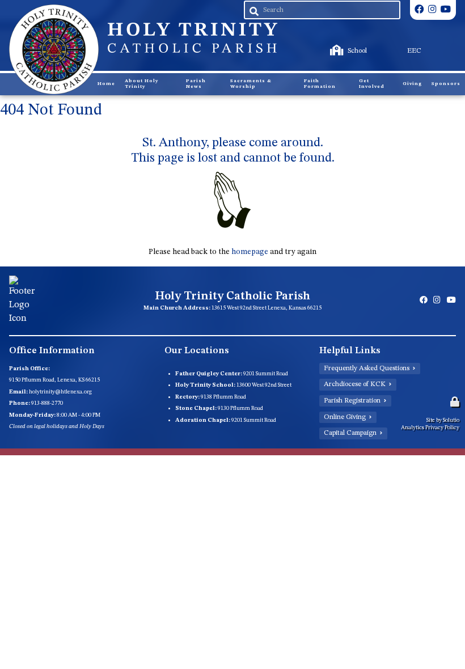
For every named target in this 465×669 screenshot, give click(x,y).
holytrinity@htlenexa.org (60, 392)
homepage (249, 252)
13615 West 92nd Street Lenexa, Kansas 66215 (267, 308)
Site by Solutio (442, 420)
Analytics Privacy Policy (430, 427)
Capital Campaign (350, 433)
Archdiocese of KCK (355, 384)
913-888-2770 (47, 403)
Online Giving (345, 417)
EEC (387, 44)
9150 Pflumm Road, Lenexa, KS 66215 (54, 380)
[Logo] (53, 49)
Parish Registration (352, 400)
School (332, 44)
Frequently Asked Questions (366, 368)
